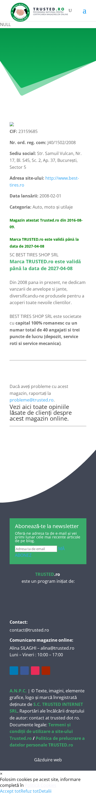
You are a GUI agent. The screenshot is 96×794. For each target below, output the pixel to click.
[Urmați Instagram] (35, 670)
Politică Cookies (40, 785)
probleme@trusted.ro (32, 400)
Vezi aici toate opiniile (39, 407)
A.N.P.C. (18, 691)
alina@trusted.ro (57, 648)
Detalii (45, 791)
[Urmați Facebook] (24, 670)
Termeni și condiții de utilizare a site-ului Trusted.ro (41, 731)
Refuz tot (30, 791)
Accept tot (10, 791)
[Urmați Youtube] (46, 670)
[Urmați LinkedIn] (14, 670)
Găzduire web (48, 760)
